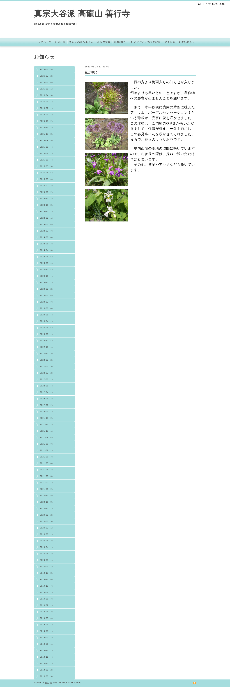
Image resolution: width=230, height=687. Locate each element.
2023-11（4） (47, 276)
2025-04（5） (47, 173)
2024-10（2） (47, 211)
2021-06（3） (47, 457)
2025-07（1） (47, 153)
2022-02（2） (47, 405)
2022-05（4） (47, 386)
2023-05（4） (47, 315)
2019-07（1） (47, 605)
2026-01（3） (47, 115)
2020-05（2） (47, 541)
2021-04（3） (47, 470)
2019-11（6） (47, 579)
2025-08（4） (47, 147)
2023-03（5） (47, 328)
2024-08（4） (47, 224)
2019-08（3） (47, 599)
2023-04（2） (47, 321)
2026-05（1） (47, 89)
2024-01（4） (47, 263)
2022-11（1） (47, 347)
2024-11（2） (47, 205)
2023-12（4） (47, 269)
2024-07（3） (47, 231)
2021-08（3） (47, 444)
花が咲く (91, 72)
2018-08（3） (47, 676)
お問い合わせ (187, 42)
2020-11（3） (47, 502)
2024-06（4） (47, 237)
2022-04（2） (47, 392)
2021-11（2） (47, 424)
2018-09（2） (47, 670)
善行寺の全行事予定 (81, 42)
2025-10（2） (47, 134)
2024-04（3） (47, 250)
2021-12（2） (47, 418)
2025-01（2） (47, 192)
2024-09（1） (47, 218)
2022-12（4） (47, 340)
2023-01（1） (47, 334)
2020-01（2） (47, 566)
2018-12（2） (47, 650)
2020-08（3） (47, 521)
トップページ (43, 42)
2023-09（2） (47, 289)
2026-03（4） (47, 102)
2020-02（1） (47, 560)
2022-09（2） (47, 360)
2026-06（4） (47, 82)
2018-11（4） (47, 657)
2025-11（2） (47, 127)
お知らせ (60, 42)
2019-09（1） (47, 592)
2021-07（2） (47, 450)
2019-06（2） (47, 612)
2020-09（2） (47, 515)
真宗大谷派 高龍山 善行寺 (82, 13)
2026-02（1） (47, 108)
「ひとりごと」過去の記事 (144, 42)
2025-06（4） (47, 160)
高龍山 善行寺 (49, 682)
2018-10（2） (47, 663)
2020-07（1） (47, 528)
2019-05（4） (47, 618)
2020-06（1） (47, 534)
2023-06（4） (47, 308)
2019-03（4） (47, 631)
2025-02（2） (47, 186)
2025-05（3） (47, 166)
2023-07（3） (47, 302)
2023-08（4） (47, 295)
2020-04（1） (47, 547)
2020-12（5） (47, 495)
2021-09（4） (47, 437)
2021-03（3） (47, 476)
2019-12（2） (47, 573)
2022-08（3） (47, 366)
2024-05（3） (47, 244)
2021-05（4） (47, 463)
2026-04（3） (47, 95)
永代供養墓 (104, 42)
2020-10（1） (47, 508)
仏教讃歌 (119, 42)
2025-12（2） (47, 121)
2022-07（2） (47, 373)
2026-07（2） (47, 76)
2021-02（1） (47, 482)
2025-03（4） (47, 179)
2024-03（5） (47, 257)
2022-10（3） (47, 353)
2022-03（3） (47, 399)
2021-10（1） (47, 431)
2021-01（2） (47, 489)
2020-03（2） (47, 554)
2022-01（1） (47, 411)
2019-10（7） (47, 586)
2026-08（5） (47, 69)
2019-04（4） (47, 625)
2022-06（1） (47, 379)
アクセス (169, 42)
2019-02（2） (47, 637)
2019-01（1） (47, 644)
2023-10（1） (47, 282)
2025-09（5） (47, 140)
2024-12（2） (47, 198)
